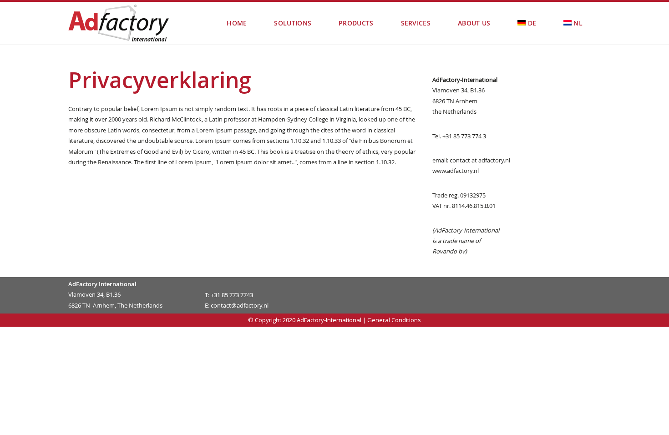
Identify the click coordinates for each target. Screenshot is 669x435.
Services (416, 23)
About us (474, 23)
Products (356, 23)
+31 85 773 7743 (232, 295)
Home (237, 23)
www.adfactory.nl (455, 171)
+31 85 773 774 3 (463, 136)
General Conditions (394, 320)
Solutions (292, 23)
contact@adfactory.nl (240, 305)
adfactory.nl (494, 160)
